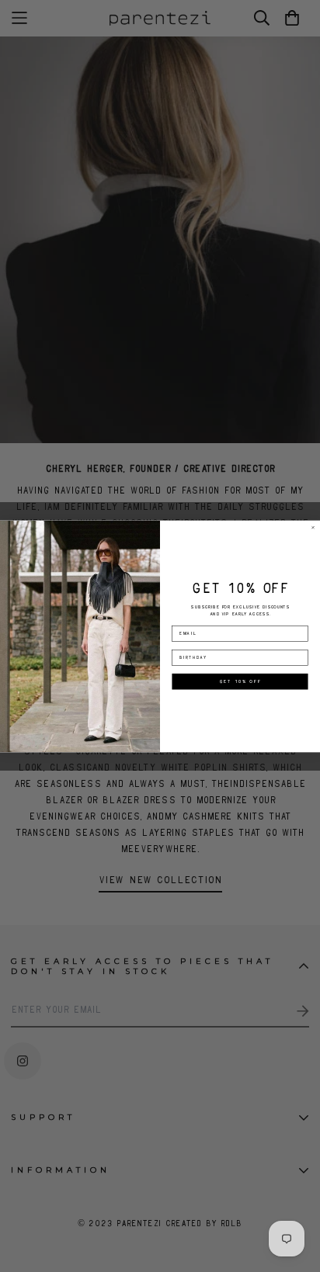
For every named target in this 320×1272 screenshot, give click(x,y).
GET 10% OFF (240, 681)
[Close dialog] (313, 527)
